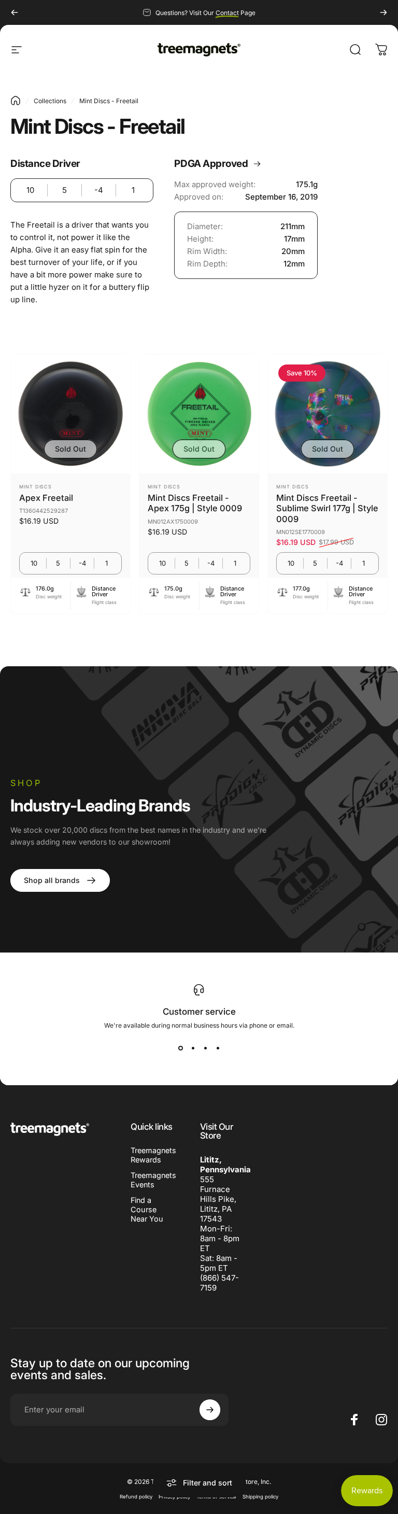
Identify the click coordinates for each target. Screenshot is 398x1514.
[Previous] (14, 12)
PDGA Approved (211, 164)
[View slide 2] (193, 1048)
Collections (50, 101)
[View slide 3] (205, 1048)
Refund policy (136, 1496)
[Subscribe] (210, 1409)
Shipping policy (260, 1496)
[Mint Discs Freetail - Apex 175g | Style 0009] (199, 413)
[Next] (383, 12)
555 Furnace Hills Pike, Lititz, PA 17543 (218, 1199)
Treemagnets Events (153, 1180)
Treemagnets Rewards (153, 1155)
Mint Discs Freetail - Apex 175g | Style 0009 (195, 503)
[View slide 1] (180, 1048)
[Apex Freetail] (70, 413)
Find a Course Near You (147, 1209)
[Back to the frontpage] (15, 100)
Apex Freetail (46, 498)
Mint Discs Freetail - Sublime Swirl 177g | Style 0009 (327, 508)
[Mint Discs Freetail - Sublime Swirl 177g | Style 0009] (327, 413)
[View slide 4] (217, 1048)
